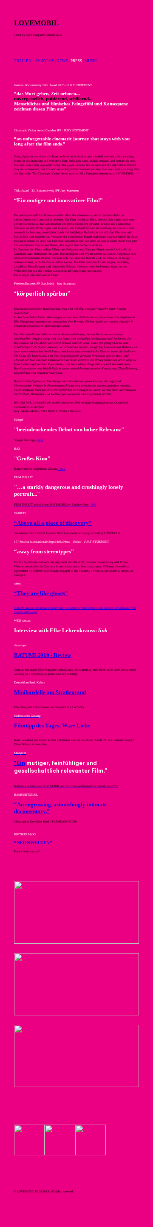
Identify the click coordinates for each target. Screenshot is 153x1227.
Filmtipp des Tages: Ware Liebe (52, 725)
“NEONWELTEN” (33, 842)
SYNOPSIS (44, 61)
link (40, 440)
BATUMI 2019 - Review (42, 655)
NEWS (62, 61)
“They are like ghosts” (41, 593)
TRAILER (22, 61)
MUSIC (91, 61)
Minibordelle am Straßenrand (50, 692)
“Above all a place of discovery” (53, 523)
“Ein (19, 763)
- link (61, 469)
